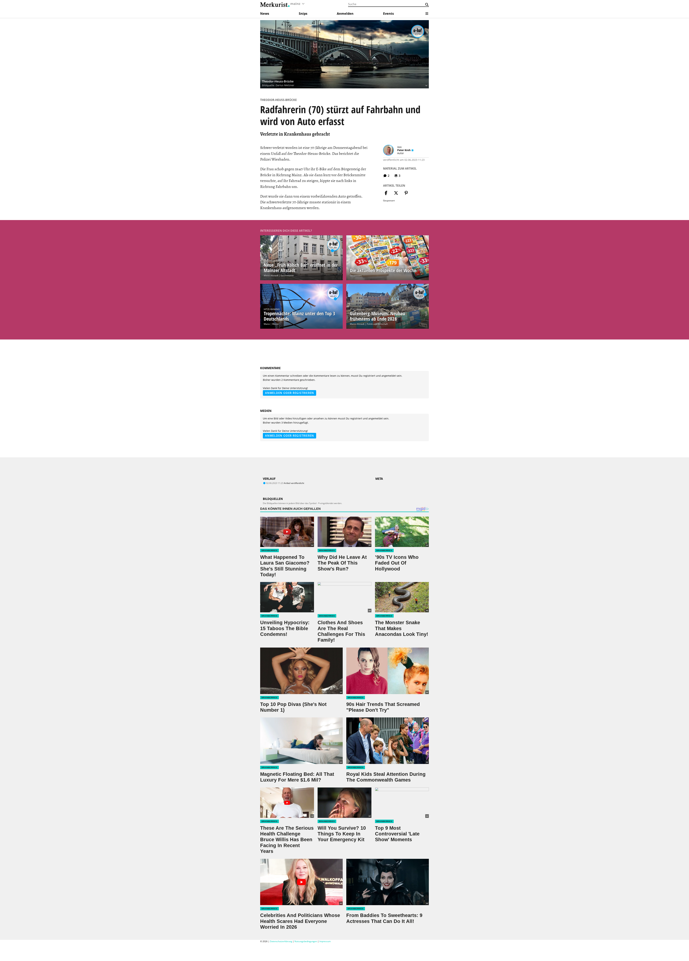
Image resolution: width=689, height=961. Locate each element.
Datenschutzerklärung (281, 941)
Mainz (267, 323)
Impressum (325, 941)
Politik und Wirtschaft (377, 323)
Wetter (275, 323)
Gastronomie (287, 275)
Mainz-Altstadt (271, 275)
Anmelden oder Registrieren (289, 393)
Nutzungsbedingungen (305, 941)
